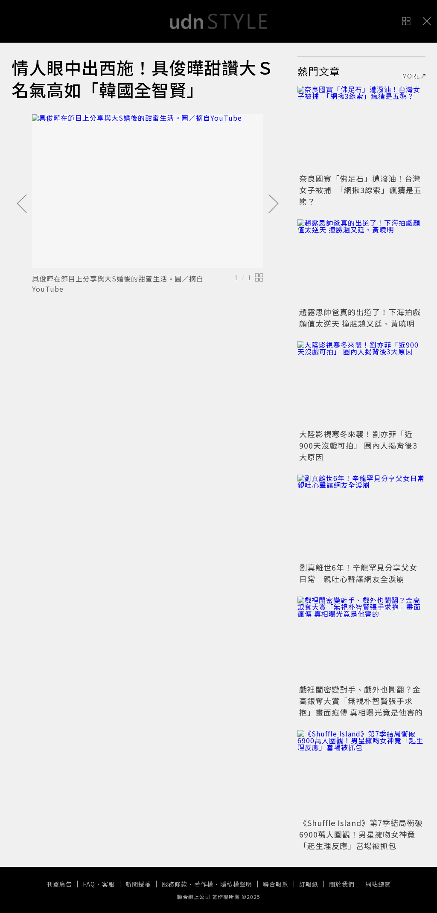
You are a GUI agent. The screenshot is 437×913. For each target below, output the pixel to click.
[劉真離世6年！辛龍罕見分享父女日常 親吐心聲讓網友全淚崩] (361, 517)
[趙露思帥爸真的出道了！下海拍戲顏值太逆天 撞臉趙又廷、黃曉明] (361, 261)
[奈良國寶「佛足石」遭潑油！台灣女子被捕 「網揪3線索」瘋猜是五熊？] (361, 128)
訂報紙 (308, 884)
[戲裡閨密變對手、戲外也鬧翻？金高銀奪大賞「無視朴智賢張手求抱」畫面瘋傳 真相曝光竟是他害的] (361, 639)
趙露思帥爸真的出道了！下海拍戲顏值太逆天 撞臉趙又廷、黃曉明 (360, 317)
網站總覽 (378, 884)
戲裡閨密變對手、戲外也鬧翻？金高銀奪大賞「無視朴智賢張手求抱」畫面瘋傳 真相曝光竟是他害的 (361, 701)
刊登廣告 (59, 884)
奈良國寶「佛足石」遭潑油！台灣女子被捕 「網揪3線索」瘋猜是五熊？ (360, 190)
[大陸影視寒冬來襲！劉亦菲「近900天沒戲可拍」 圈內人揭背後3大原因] (361, 383)
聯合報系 (275, 884)
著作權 (203, 884)
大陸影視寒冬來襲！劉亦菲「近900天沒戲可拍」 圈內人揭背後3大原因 (358, 445)
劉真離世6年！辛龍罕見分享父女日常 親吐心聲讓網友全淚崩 (358, 573)
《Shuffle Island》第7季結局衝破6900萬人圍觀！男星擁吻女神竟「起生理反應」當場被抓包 (361, 834)
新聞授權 (138, 884)
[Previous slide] (22, 204)
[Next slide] (273, 204)
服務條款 (174, 884)
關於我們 (342, 884)
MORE (411, 76)
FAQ (89, 884)
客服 (108, 884)
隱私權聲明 (236, 884)
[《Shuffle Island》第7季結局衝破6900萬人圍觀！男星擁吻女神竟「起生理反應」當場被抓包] (361, 772)
